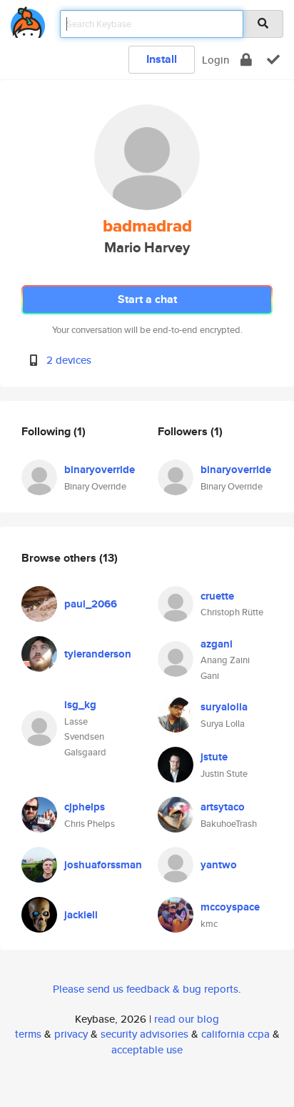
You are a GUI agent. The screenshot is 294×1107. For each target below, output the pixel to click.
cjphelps (84, 807)
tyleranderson (97, 654)
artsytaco (223, 807)
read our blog (186, 1018)
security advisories (144, 1033)
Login (215, 59)
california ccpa (235, 1033)
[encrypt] (246, 60)
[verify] (273, 60)
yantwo (219, 865)
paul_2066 (90, 604)
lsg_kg (80, 705)
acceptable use (147, 1049)
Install (161, 59)
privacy (71, 1033)
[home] (28, 19)
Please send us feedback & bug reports (145, 988)
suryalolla (224, 707)
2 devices (68, 359)
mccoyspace (230, 907)
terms (28, 1033)
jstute (214, 757)
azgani (217, 644)
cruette (217, 596)
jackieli (81, 915)
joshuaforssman (103, 865)
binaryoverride (99, 469)
